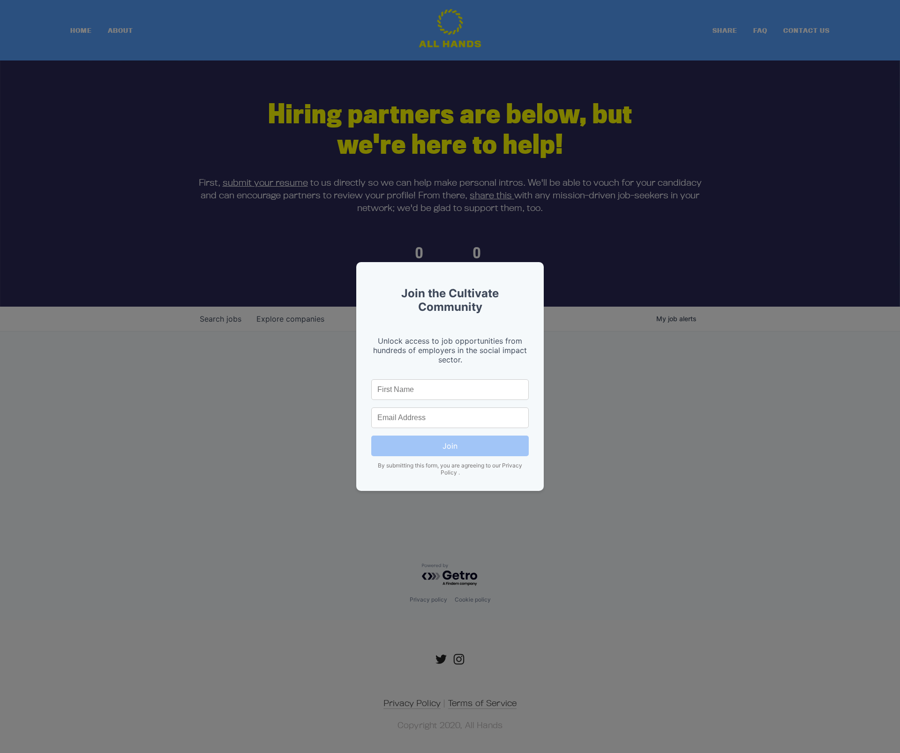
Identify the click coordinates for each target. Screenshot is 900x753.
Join (450, 446)
